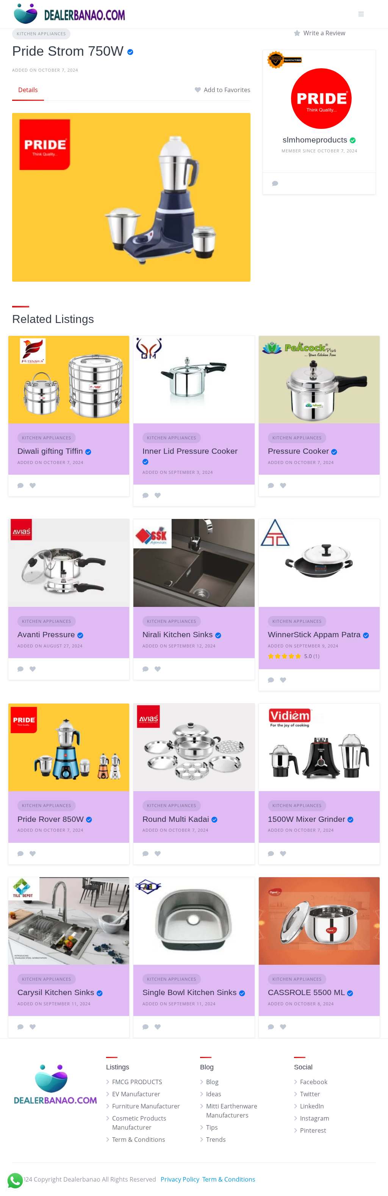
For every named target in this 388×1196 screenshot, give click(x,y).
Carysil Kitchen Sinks (55, 992)
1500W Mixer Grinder (306, 819)
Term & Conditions (138, 1139)
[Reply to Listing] (20, 485)
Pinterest (313, 1130)
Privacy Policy (180, 1179)
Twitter (310, 1094)
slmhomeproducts (315, 139)
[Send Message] (275, 183)
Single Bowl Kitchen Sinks (189, 992)
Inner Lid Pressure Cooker (190, 451)
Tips (212, 1127)
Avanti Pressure (46, 634)
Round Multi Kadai (175, 819)
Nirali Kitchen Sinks (177, 634)
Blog (212, 1082)
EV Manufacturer (136, 1094)
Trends (216, 1139)
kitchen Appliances (41, 33)
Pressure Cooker (298, 451)
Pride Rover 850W (50, 819)
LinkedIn (312, 1106)
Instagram (314, 1118)
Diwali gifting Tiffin (50, 451)
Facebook (313, 1082)
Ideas (213, 1094)
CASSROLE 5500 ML (306, 992)
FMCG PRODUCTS (137, 1082)
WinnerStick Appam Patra (314, 634)
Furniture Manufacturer (146, 1106)
